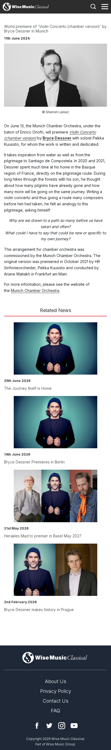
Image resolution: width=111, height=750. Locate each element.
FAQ (55, 710)
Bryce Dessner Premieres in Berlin (34, 462)
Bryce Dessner (57, 138)
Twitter (49, 725)
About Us (55, 681)
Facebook (36, 725)
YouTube (74, 725)
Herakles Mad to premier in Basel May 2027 (42, 536)
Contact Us (55, 701)
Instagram (61, 725)
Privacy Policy (55, 691)
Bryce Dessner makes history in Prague (39, 609)
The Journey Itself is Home (28, 388)
